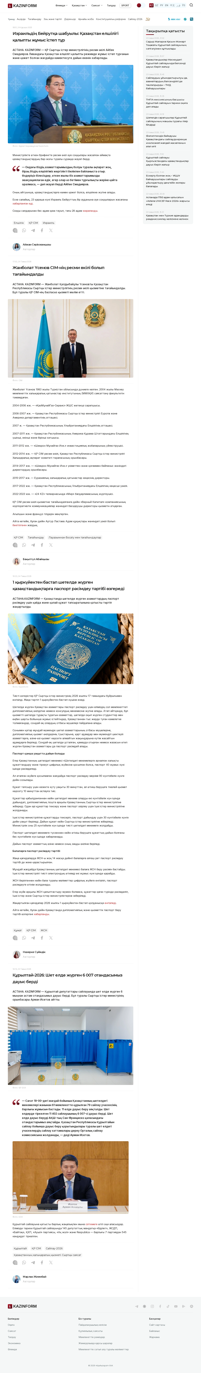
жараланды (90, 210)
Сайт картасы (157, 1324)
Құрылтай (20, 1248)
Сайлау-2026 (135, 19)
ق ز (178, 5)
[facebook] (160, 1306)
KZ (151, 5)
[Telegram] (32, 230)
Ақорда (21, 19)
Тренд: (11, 19)
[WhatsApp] (24, 230)
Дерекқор (70, 19)
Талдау (111, 5)
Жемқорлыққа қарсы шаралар (95, 1343)
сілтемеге (92, 1224)
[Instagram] (15, 230)
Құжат (18, 930)
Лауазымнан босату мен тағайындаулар (75, 537)
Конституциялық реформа (111, 19)
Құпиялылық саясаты (91, 1330)
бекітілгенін (20, 525)
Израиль (48, 222)
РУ (161, 5)
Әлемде (12, 1349)
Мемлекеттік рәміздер (92, 1337)
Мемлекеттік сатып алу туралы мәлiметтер (104, 1349)
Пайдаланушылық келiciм (93, 1324)
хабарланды (41, 914)
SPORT (125, 5)
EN (166, 5)
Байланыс (154, 1330)
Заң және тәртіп (53, 19)
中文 (172, 5)
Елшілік (19, 222)
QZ (156, 5)
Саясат (12, 1330)
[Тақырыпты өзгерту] (141, 5)
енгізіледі (110, 903)
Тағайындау (34, 19)
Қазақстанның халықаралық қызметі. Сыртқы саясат (47, 1255)
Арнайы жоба (86, 19)
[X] (50, 230)
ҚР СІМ (33, 222)
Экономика (14, 1343)
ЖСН (44, 930)
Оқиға (11, 1324)
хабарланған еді (23, 203)
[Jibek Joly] (175, 19)
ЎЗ (183, 5)
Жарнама (154, 1337)
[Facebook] (41, 230)
